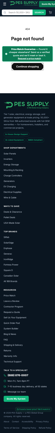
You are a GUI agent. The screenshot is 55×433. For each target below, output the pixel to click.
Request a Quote (12, 312)
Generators (9, 181)
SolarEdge (9, 242)
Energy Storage (11, 164)
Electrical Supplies (12, 192)
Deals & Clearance (13, 212)
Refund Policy (45, 428)
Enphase (8, 248)
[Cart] (50, 12)
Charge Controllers (13, 175)
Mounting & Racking (13, 170)
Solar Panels (10, 153)
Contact (15, 421)
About (6, 421)
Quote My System (16, 399)
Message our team (17, 391)
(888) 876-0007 (18, 375)
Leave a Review (11, 301)
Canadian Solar (11, 275)
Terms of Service (11, 428)
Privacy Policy (42, 421)
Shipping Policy (29, 428)
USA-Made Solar (12, 223)
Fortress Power (11, 264)
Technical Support (12, 361)
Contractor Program (13, 306)
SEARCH (39, 12)
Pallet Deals (9, 217)
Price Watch (9, 295)
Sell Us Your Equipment (15, 317)
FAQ (6, 339)
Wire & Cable (10, 197)
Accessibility (27, 421)
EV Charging (10, 186)
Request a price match (29, 58)
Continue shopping (27, 66)
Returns (7, 350)
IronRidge (8, 259)
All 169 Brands (10, 281)
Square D (8, 270)
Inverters (8, 159)
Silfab (6, 237)
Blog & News (10, 334)
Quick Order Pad (12, 323)
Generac (8, 254)
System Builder (11, 328)
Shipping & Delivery (13, 345)
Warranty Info (10, 356)
